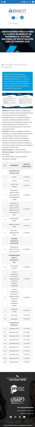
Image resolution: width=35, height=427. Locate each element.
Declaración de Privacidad (26, 413)
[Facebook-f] (11, 417)
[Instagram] (15, 417)
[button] (34, 1)
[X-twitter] (20, 417)
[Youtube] (24, 417)
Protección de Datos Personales (25, 410)
